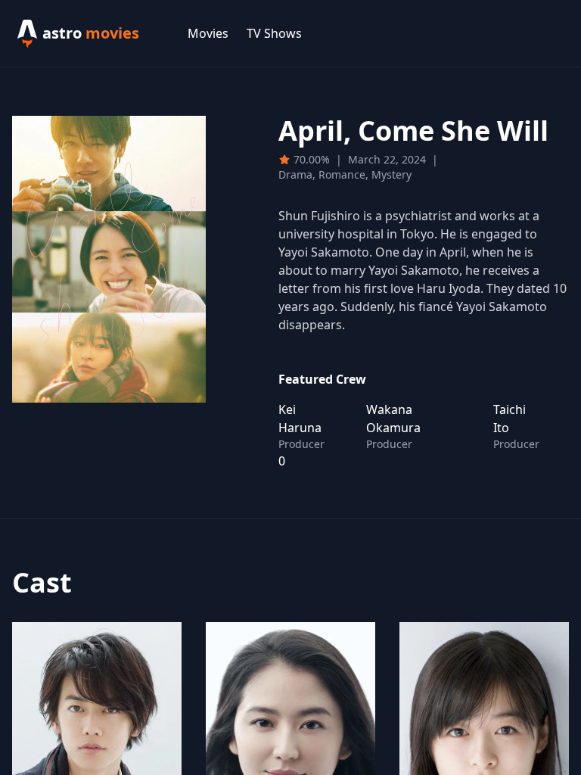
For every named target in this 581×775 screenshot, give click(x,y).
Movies (208, 33)
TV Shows (274, 33)
